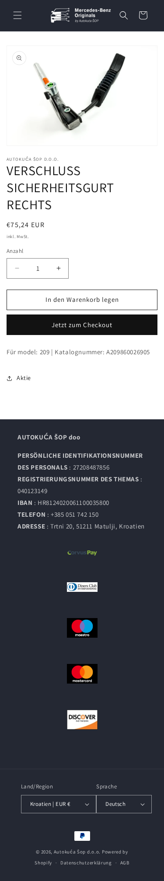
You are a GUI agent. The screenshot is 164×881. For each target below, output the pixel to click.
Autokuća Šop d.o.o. (77, 852)
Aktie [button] (24, 378)
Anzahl (15, 251)
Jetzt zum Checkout (82, 325)
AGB (124, 863)
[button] (17, 15)
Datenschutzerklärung (86, 863)
